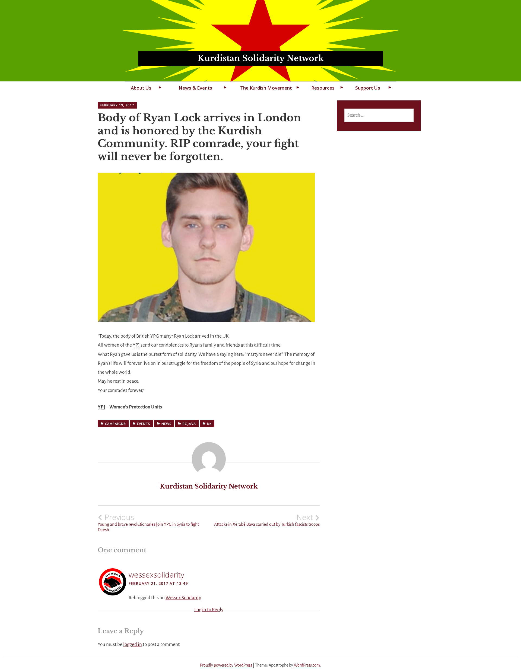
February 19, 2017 (117, 105)
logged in (132, 644)
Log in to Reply (208, 609)
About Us (141, 88)
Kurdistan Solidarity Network (261, 58)
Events (143, 423)
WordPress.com (307, 665)
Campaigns (115, 423)
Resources (323, 88)
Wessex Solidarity (183, 597)
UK (209, 423)
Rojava (189, 423)
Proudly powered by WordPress (226, 665)
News (166, 423)
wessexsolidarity (156, 574)
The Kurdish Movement (266, 88)
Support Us (367, 88)
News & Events (195, 88)
